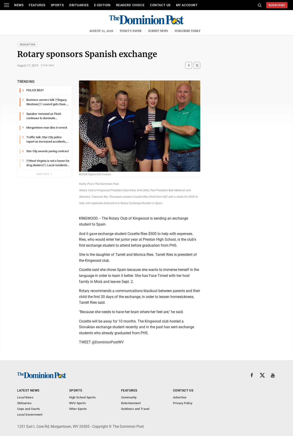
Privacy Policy (182, 403)
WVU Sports (77, 403)
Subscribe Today (188, 31)
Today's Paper (131, 31)
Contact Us (160, 5)
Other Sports (78, 409)
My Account (187, 5)
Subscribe (277, 5)
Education (27, 44)
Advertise (180, 397)
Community (129, 397)
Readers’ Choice (130, 5)
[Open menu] (6, 5)
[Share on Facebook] (189, 65)
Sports (57, 5)
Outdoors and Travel (135, 409)
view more (43, 174)
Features (37, 5)
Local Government (29, 414)
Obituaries (79, 5)
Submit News (158, 31)
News (18, 5)
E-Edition (102, 5)
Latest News (28, 390)
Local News (25, 397)
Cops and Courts (28, 409)
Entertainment (131, 403)
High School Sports (82, 397)
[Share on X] (197, 65)
